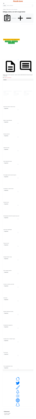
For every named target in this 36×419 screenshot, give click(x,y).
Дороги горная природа (7, 120)
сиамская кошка (6, 147)
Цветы (6, 77)
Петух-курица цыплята (7, 270)
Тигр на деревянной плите (8, 366)
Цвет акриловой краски (7, 161)
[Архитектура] (18, 379)
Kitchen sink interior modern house (9, 106)
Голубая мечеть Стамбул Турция (9, 338)
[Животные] (18, 383)
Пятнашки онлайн (7, 413)
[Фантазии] (18, 404)
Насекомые (9, 77)
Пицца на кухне (6, 243)
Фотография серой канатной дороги (9, 174)
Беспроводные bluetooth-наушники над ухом (11, 215)
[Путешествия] (18, 396)
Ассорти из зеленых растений (8, 284)
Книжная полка (6, 202)
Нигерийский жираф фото (8, 325)
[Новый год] (18, 391)
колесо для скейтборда (7, 229)
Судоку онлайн (6, 414)
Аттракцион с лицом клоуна (8, 188)
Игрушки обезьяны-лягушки (8, 311)
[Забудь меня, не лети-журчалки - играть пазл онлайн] (11, 51)
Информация (14, 18)
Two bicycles (5, 352)
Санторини (5, 297)
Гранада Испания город (7, 256)
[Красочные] (18, 387)
